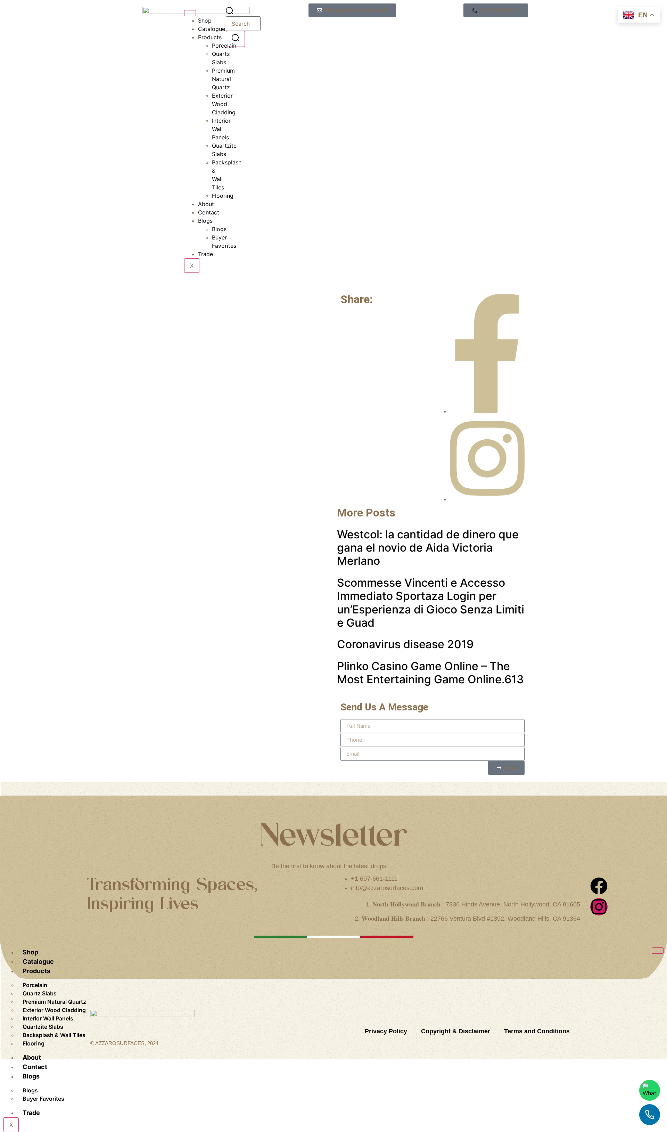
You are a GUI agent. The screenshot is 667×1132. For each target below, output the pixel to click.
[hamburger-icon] (190, 13)
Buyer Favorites (43, 1098)
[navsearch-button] (229, 12)
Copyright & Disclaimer (455, 1031)
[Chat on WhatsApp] (649, 1090)
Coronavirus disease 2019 (405, 644)
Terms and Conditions (537, 1031)
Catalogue (211, 28)
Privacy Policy (386, 1031)
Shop (205, 20)
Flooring (33, 1043)
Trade (205, 254)
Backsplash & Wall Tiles (54, 1035)
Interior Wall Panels (221, 129)
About (206, 204)
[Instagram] (599, 906)
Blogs (205, 220)
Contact (208, 212)
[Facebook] (599, 886)
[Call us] (649, 1114)
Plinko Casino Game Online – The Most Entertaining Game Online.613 (430, 672)
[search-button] (235, 39)
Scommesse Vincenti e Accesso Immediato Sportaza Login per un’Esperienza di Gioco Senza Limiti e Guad (430, 602)
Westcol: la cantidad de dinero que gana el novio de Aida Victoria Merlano (428, 548)
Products (210, 37)
